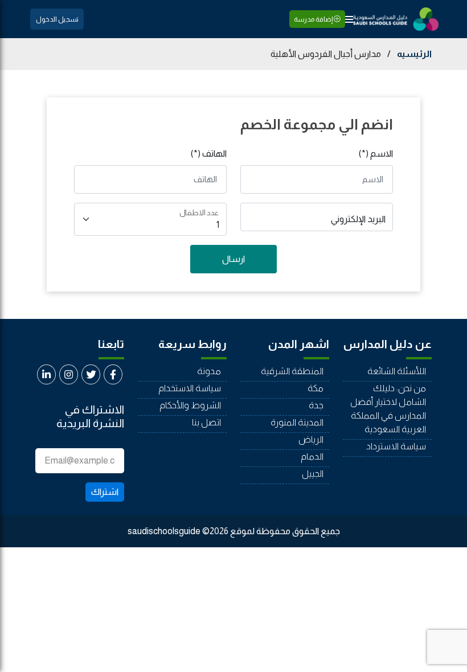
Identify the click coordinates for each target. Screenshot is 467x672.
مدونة (209, 371)
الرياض (310, 439)
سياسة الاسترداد (396, 446)
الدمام (312, 456)
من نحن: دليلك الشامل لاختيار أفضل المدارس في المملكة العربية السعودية (388, 408)
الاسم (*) (376, 153)
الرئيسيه (414, 54)
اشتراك (104, 492)
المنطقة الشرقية (292, 371)
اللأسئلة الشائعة (396, 371)
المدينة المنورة (297, 422)
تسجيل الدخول (57, 19)
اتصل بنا (206, 422)
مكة (315, 388)
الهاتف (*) (209, 153)
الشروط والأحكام (190, 405)
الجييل (312, 473)
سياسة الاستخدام (189, 388)
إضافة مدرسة (314, 19)
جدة (316, 405)
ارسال (233, 259)
